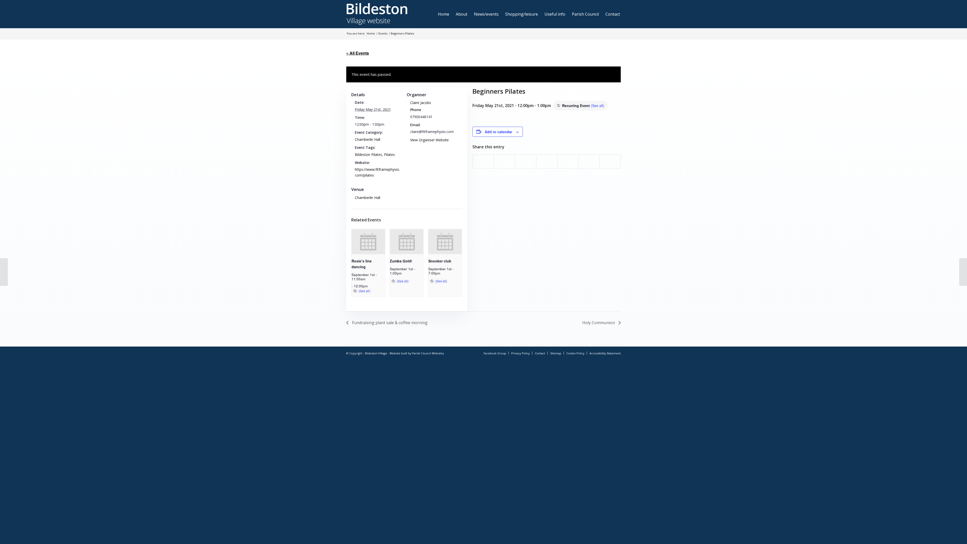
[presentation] (368, 241)
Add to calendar (498, 131)
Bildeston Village (376, 353)
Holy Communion (599, 322)
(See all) (597, 105)
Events (382, 33)
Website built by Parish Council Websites (417, 353)
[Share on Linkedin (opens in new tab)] (546, 161)
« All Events (357, 53)
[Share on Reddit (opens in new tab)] (588, 161)
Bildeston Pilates (368, 154)
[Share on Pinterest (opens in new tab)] (525, 161)
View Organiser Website (429, 140)
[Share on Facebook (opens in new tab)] (483, 161)
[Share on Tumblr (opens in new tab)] (568, 161)
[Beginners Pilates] (4, 272)
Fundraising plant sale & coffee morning (389, 322)
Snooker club (439, 260)
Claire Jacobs (420, 102)
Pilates (389, 154)
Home (371, 33)
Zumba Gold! (401, 260)
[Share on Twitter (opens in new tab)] (504, 161)
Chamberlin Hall (367, 139)
